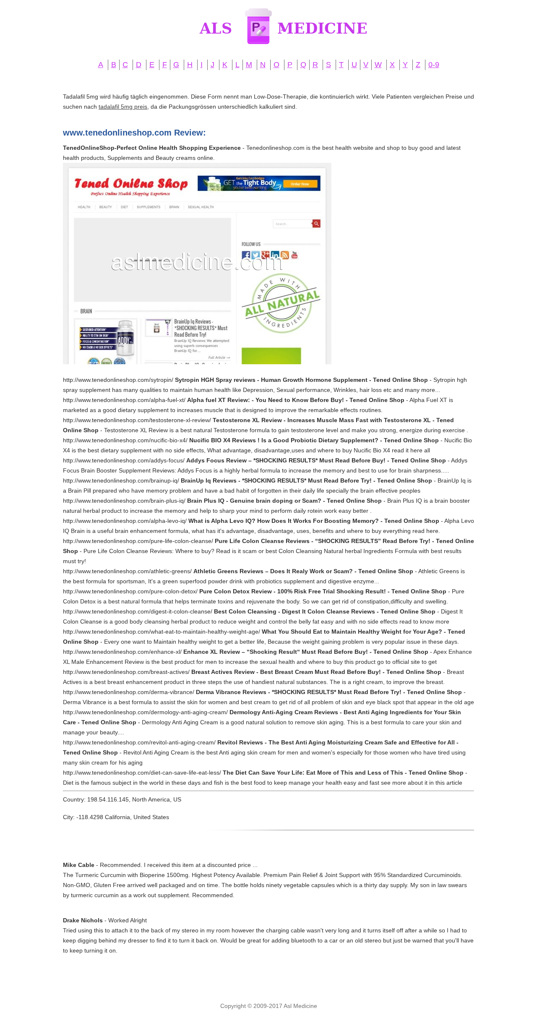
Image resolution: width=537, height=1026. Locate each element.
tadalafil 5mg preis (123, 106)
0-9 (433, 64)
